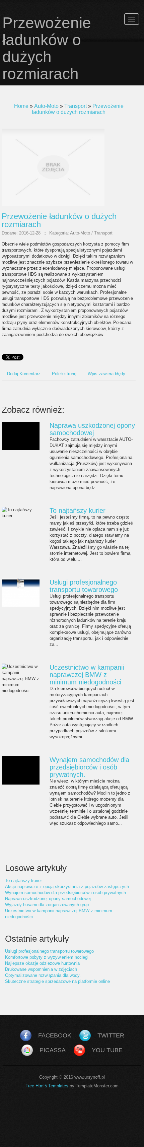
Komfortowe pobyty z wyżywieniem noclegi (46, 957)
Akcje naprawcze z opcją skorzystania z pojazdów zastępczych (67, 886)
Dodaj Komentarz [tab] (24, 373)
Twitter (110, 1035)
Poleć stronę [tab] (64, 373)
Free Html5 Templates (46, 1085)
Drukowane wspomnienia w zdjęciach (41, 969)
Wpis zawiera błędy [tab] (106, 373)
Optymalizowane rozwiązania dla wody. (43, 975)
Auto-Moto (46, 106)
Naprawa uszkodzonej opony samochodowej (92, 429)
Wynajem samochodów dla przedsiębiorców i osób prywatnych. (89, 767)
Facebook (54, 1035)
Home (21, 106)
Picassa (53, 1050)
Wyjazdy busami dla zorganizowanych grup (47, 904)
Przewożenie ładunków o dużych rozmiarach (78, 109)
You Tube (107, 1050)
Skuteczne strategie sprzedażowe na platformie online (57, 981)
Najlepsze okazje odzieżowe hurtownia (42, 963)
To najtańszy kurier (77, 510)
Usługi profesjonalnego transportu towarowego (84, 586)
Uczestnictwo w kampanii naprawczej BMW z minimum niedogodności (87, 675)
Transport (75, 106)
